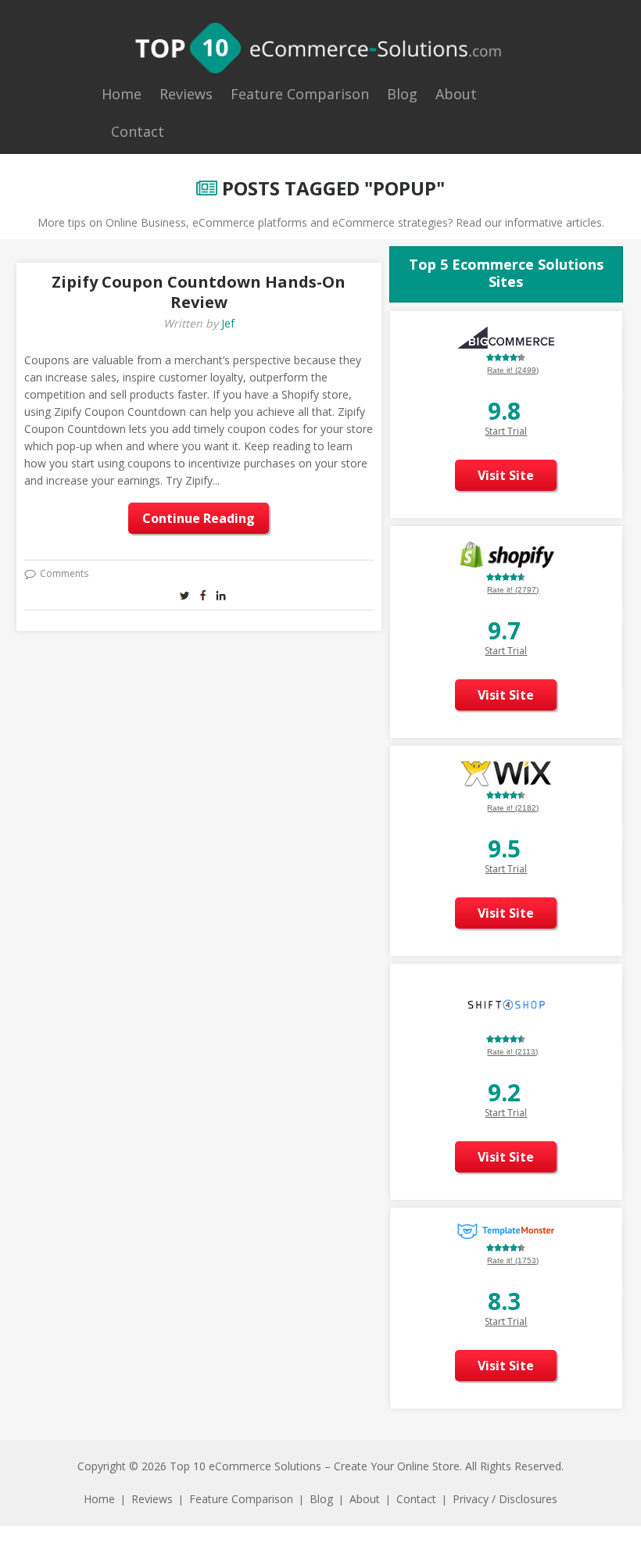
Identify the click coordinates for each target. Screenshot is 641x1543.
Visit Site (506, 475)
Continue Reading (198, 518)
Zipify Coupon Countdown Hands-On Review (199, 292)
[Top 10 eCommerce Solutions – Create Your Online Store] (318, 47)
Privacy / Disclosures (505, 1498)
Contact (137, 131)
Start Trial (506, 431)
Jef (228, 323)
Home (121, 93)
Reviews (186, 93)
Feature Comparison (300, 93)
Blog (402, 93)
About (456, 93)
